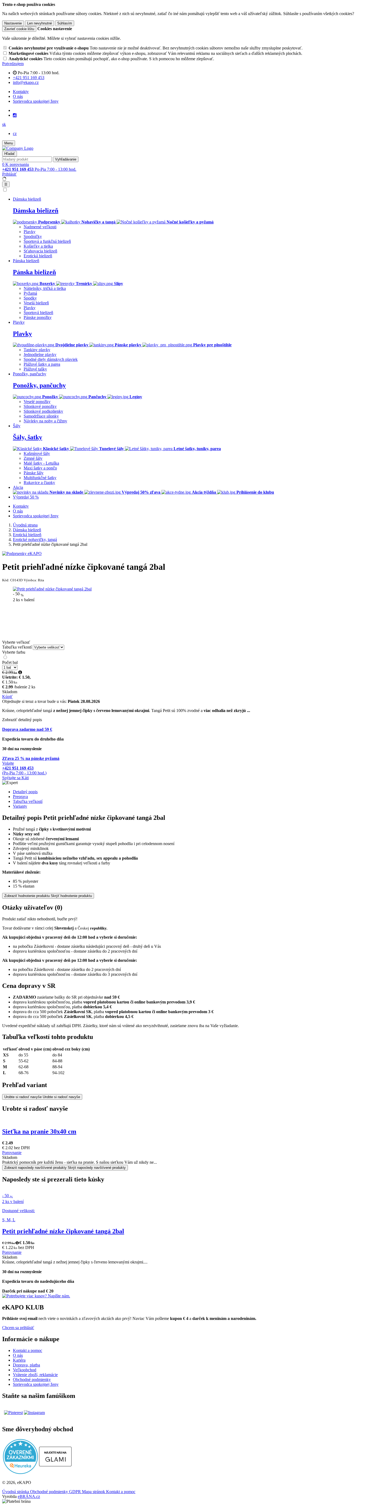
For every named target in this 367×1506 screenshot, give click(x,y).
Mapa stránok (94, 1491)
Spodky (30, 298)
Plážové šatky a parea (42, 364)
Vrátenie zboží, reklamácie (35, 1374)
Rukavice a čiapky (39, 482)
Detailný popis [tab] (25, 791)
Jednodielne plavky (40, 354)
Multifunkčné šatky (40, 477)
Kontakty (21, 91)
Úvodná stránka (16, 1491)
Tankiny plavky (37, 349)
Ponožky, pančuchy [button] (29, 374)
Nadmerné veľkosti (40, 227)
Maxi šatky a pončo (40, 468)
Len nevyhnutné (39, 23)
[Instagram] (15, 115)
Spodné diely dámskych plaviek (51, 359)
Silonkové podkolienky (43, 411)
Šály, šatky (27, 437)
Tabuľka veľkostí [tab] (27, 801)
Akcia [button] (18, 487)
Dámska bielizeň (35, 210)
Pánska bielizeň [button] (26, 260)
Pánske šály (34, 473)
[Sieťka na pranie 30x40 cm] (183, 1120)
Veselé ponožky (37, 401)
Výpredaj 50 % (26, 497)
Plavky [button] (19, 322)
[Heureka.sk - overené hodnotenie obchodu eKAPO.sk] (20, 1472)
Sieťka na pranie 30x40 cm (39, 1131)
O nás (18, 96)
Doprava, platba (26, 1365)
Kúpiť (7, 696)
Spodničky (33, 236)
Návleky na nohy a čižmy (45, 421)
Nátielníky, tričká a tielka (45, 288)
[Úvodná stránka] (17, 148)
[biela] (5, 657)
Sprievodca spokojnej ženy (36, 101)
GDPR (75, 1491)
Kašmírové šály (37, 453)
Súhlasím (64, 23)
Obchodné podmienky (32, 1379)
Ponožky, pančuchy (39, 385)
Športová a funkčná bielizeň (47, 241)
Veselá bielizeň (36, 303)
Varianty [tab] (20, 806)
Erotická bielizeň (38, 256)
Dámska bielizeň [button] (27, 199)
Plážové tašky (35, 369)
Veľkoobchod (24, 1370)
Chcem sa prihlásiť (18, 1327)
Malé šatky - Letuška (41, 463)
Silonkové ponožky (40, 406)
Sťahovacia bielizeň (40, 251)
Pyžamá (30, 293)
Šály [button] (16, 425)
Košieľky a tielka (38, 246)
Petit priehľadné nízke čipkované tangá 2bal (63, 1231)
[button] (4, 124)
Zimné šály (33, 458)
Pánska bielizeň (34, 272)
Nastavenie (13, 23)
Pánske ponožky (38, 317)
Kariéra (19, 1360)
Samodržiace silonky (41, 416)
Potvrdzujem (13, 63)
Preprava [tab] (20, 796)
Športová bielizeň (38, 312)
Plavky (29, 231)
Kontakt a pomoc (27, 1350)
